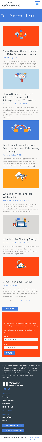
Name (6, 336)
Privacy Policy (34, 440)
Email (6, 344)
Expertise (6, 394)
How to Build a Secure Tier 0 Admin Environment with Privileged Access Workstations (20, 97)
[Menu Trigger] (37, 4)
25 (27, 301)
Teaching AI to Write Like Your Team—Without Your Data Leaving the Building (21, 148)
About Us (5, 414)
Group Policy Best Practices (17, 281)
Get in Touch (7, 411)
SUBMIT (10, 353)
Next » (31, 301)
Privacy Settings (34, 437)
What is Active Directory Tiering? (20, 239)
